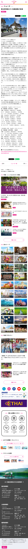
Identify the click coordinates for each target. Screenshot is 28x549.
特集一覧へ (14, 240)
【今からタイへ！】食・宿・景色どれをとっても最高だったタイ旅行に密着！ (19, 373)
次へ (25, 163)
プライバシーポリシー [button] (7, 544)
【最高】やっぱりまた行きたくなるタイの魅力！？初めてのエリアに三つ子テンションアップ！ (13, 357)
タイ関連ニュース (9, 169)
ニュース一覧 (14, 163)
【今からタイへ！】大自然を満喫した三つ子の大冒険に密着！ (19, 363)
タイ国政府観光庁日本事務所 (13, 482)
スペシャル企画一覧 (14, 456)
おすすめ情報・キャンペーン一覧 (14, 443)
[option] (3, 448)
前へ (3, 163)
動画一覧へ (14, 382)
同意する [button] (4, 547)
